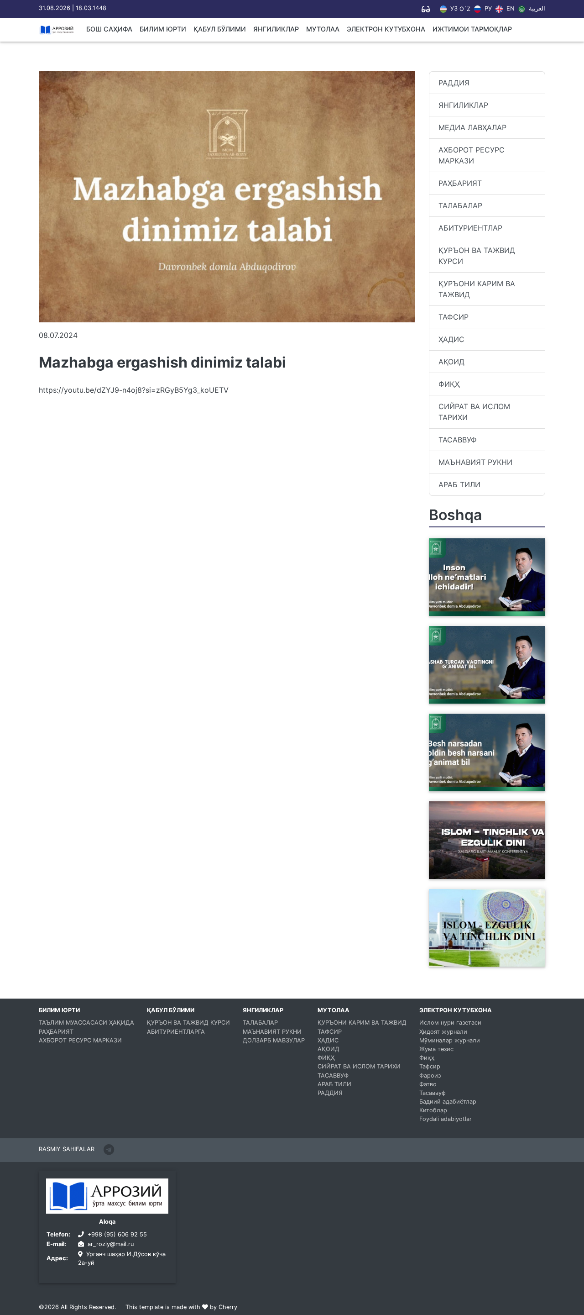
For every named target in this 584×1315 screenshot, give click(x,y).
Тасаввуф (432, 1092)
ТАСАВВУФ (457, 439)
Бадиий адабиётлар (447, 1101)
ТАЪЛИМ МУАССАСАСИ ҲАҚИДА (86, 1022)
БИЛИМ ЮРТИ (163, 29)
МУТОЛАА (322, 29)
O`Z (464, 9)
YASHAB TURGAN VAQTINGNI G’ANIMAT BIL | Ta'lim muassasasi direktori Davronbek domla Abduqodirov (487, 687)
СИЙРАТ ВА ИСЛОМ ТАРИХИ (474, 412)
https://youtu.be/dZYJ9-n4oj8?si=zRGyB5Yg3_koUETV (134, 389)
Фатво (428, 1084)
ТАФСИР (453, 316)
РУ (487, 8)
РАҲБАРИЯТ (460, 183)
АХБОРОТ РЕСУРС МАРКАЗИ (471, 155)
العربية (536, 8)
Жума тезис (436, 1049)
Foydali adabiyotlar (445, 1118)
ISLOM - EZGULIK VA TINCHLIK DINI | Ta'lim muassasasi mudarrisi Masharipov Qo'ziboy (486, 955)
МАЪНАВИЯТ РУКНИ (475, 462)
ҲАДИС (451, 339)
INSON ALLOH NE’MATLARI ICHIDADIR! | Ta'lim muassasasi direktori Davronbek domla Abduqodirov (486, 600)
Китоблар (433, 1110)
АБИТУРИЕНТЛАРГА (176, 1031)
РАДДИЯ (453, 82)
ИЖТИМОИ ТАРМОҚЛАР (472, 29)
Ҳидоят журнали (443, 1031)
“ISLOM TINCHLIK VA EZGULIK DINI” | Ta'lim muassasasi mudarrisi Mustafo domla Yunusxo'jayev (485, 863)
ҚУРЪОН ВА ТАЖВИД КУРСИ (476, 256)
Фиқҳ (426, 1057)
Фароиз (430, 1075)
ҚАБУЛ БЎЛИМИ (219, 29)
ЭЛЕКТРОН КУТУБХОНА (386, 29)
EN (509, 8)
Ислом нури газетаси (450, 1022)
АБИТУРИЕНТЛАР (470, 227)
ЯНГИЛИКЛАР (276, 29)
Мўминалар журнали (449, 1040)
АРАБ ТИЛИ (459, 484)
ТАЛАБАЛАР (460, 205)
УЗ (453, 8)
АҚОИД (451, 361)
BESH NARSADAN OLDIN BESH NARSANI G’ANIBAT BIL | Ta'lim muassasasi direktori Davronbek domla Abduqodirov (487, 775)
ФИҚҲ (448, 384)
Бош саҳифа (109, 29)
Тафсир (429, 1066)
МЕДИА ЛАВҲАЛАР (472, 127)
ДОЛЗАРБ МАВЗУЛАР (274, 1040)
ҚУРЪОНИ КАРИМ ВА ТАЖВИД (476, 289)
